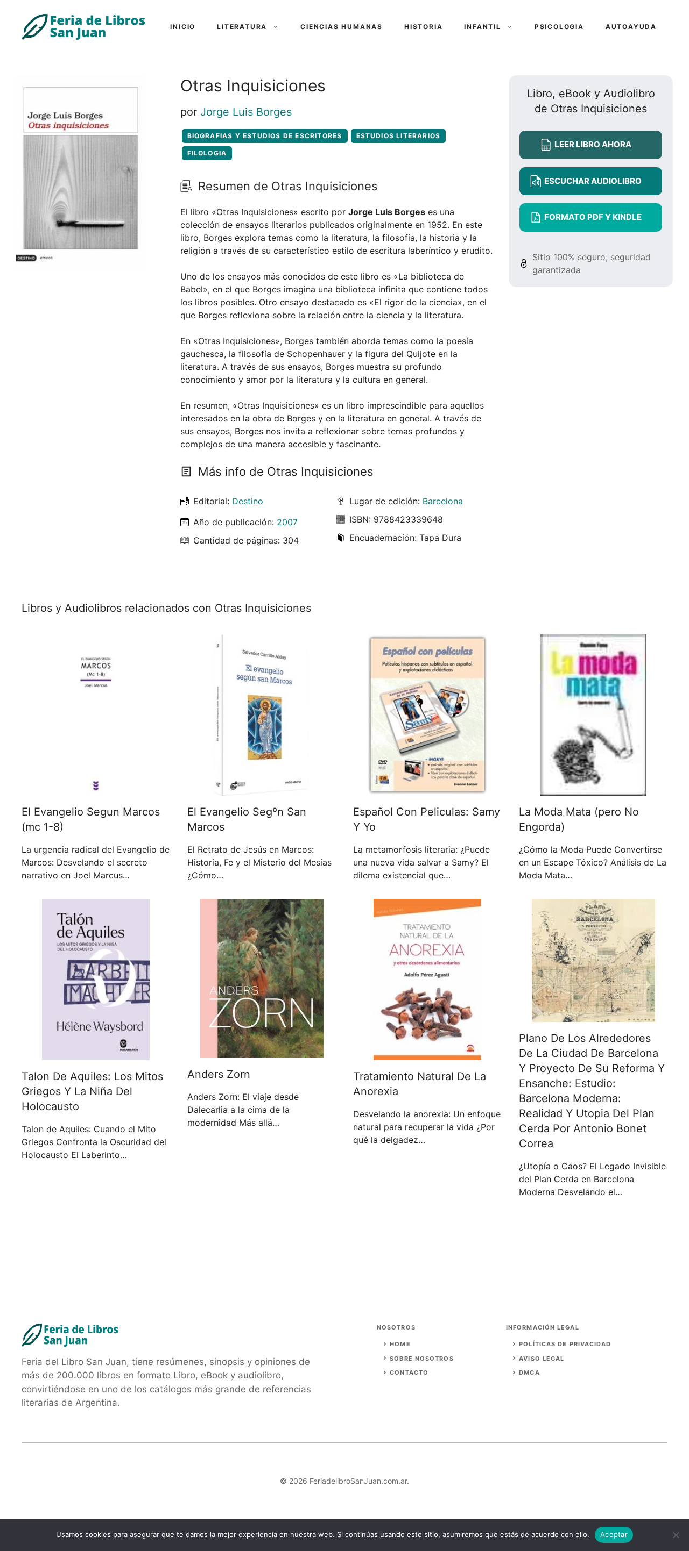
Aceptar (614, 1534)
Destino (247, 501)
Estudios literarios (398, 136)
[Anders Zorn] (262, 1051)
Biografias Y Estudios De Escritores (264, 136)
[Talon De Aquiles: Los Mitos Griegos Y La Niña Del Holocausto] (96, 1053)
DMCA (529, 1372)
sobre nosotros (421, 1358)
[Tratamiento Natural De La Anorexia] (427, 1053)
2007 (287, 522)
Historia (423, 27)
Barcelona (443, 501)
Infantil (482, 27)
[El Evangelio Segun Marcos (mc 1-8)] (96, 789)
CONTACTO (409, 1372)
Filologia (207, 153)
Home (400, 1344)
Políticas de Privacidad (565, 1344)
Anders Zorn (218, 1074)
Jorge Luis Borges (246, 111)
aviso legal (541, 1358)
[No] (675, 1534)
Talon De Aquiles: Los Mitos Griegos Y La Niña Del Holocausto (92, 1091)
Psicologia (559, 27)
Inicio (182, 27)
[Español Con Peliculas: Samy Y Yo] (427, 789)
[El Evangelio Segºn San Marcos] (261, 789)
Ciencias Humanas (341, 27)
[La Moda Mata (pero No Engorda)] (593, 789)
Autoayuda (631, 27)
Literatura (242, 27)
